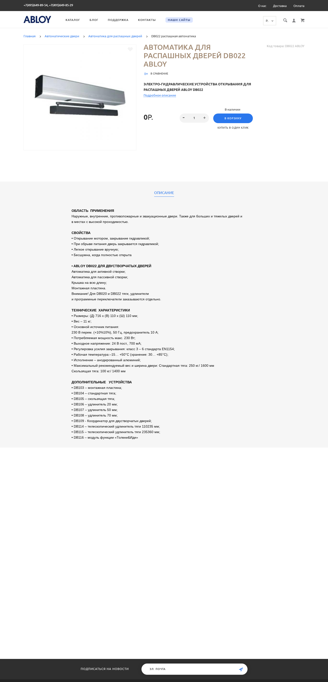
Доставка (280, 5)
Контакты (147, 19)
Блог (94, 19)
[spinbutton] (194, 118)
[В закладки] (130, 49)
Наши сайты (179, 19)
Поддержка (118, 19)
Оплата (298, 5)
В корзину (233, 118)
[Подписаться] (240, 670)
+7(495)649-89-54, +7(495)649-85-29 (48, 5)
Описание (164, 193)
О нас (262, 5)
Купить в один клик (233, 127)
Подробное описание (160, 95)
